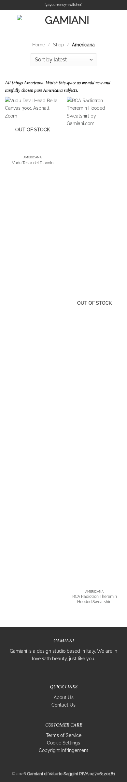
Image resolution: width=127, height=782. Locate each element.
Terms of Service (63, 735)
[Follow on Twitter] (67, 672)
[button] (8, 21)
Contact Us (63, 705)
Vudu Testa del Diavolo (32, 162)
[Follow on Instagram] (60, 672)
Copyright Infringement (63, 750)
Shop (58, 44)
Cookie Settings (63, 742)
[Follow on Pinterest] (74, 672)
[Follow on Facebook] (52, 672)
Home (38, 44)
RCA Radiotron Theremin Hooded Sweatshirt (94, 599)
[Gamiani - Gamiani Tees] (64, 21)
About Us (64, 697)
